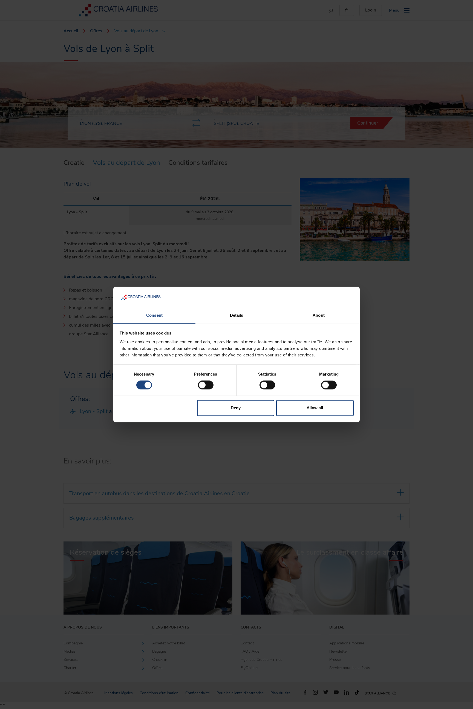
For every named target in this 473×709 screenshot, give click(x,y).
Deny (236, 407)
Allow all (315, 407)
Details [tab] (236, 315)
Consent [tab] (154, 315)
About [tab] (319, 315)
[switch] (206, 385)
